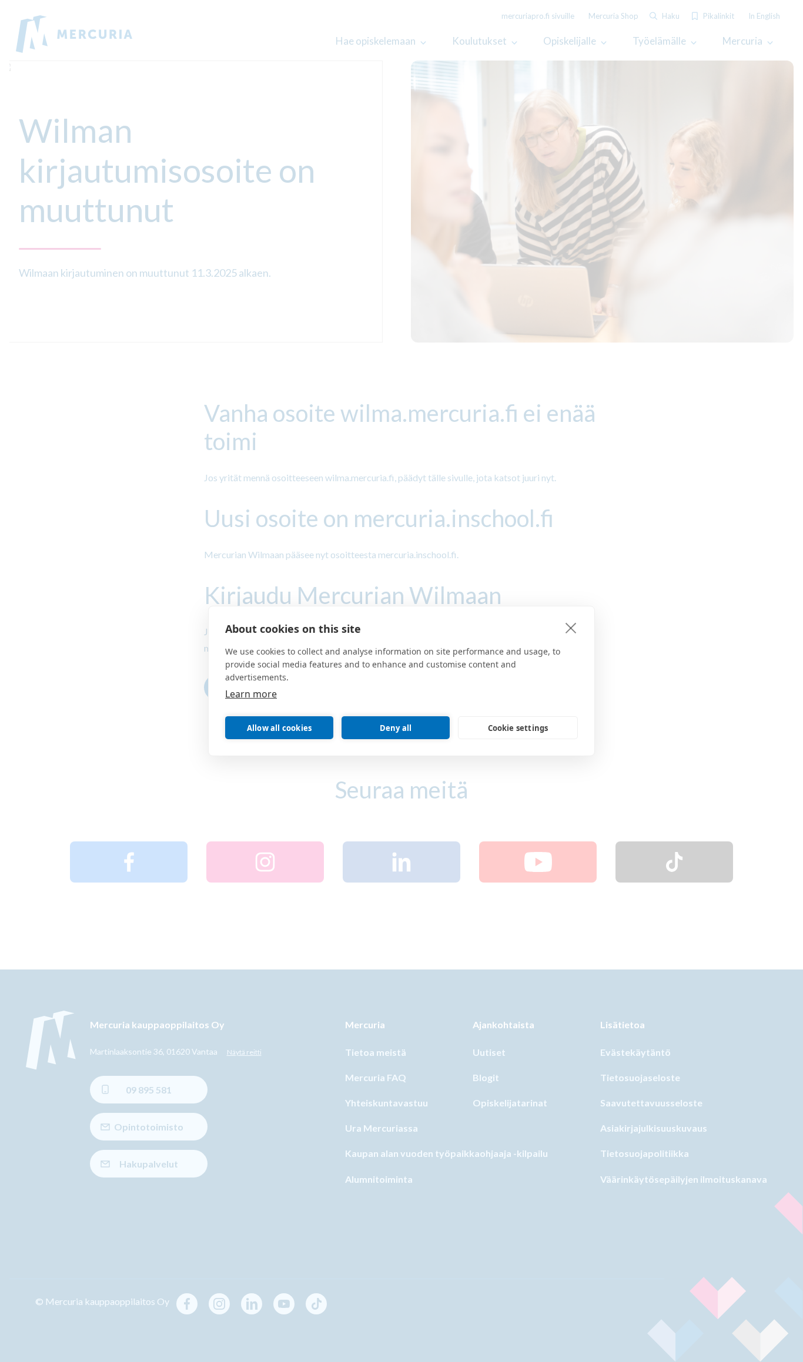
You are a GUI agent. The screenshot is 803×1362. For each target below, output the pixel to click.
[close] (571, 627)
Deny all (396, 728)
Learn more (251, 693)
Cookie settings (518, 728)
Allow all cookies (279, 728)
